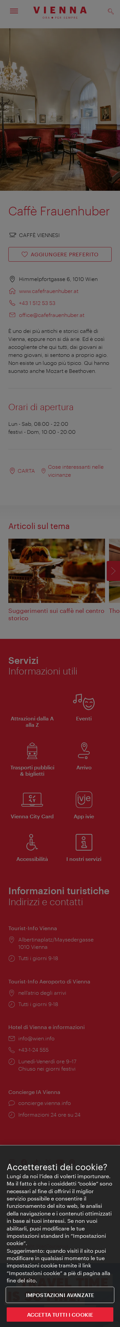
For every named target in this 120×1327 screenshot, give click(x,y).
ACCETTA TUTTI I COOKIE (60, 1314)
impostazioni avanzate (60, 1295)
